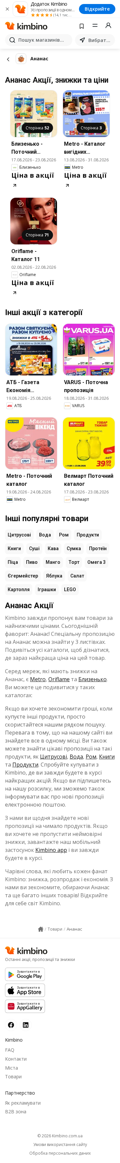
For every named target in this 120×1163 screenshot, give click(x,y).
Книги (14, 548)
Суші (34, 548)
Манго (53, 562)
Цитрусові (19, 534)
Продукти (88, 534)
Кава (53, 548)
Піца (13, 562)
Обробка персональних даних (60, 1153)
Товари (13, 1076)
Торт (73, 562)
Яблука (54, 575)
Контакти (16, 1059)
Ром (64, 534)
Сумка (74, 548)
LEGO (70, 589)
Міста (11, 1068)
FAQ (9, 1050)
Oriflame (59, 679)
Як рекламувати (23, 1103)
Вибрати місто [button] (100, 40)
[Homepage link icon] (40, 929)
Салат (77, 575)
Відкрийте (97, 9)
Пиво (32, 562)
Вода (45, 534)
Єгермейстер (23, 575)
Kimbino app (51, 850)
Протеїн (98, 548)
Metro (38, 679)
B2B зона (15, 1111)
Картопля (19, 589)
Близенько (92, 679)
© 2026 (60, 1136)
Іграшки (47, 589)
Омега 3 (96, 562)
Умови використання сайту (60, 1144)
